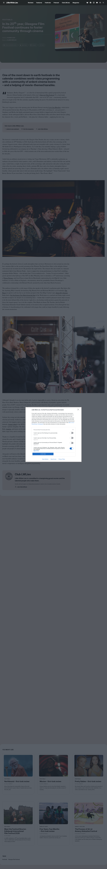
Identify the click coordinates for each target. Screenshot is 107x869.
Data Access (53, 459)
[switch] (71, 433)
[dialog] (53, 434)
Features (39, 2)
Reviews (30, 2)
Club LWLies (66, 2)
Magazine (76, 2)
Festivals (48, 2)
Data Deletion (45, 459)
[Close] (78, 410)
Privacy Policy (62, 459)
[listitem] (53, 429)
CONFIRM (43, 454)
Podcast (56, 2)
